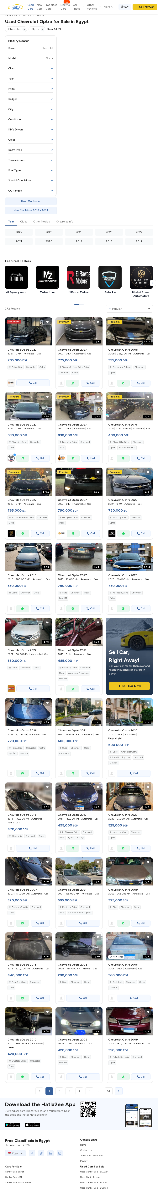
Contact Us (86, 1150)
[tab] (11, 222)
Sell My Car (146, 6)
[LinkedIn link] (50, 1153)
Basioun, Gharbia (20, 907)
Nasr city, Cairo (69, 667)
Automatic (64, 753)
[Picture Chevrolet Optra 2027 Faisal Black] (28, 331)
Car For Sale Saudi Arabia (18, 1182)
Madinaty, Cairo (69, 907)
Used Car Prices (30, 201)
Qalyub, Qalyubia (121, 1057)
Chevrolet (31, 367)
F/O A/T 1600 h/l (76, 837)
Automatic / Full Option (79, 912)
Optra (42, 367)
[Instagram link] (60, 1153)
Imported (138, 757)
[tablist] (79, 222)
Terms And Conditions (91, 1155)
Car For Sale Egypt (14, 1171)
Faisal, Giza (17, 748)
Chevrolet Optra (129, 752)
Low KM (63, 598)
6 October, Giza (19, 1061)
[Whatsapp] (72, 383)
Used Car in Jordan (90, 1177)
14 (108, 1091)
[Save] (47, 322)
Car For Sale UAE (14, 1177)
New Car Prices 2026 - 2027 (30, 210)
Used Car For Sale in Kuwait (94, 1171)
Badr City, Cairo (19, 982)
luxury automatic (127, 447)
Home (83, 1144)
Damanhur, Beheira (122, 367)
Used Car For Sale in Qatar (93, 1182)
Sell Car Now (131, 686)
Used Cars (31, 6)
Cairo (14, 593)
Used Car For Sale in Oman (94, 1188)
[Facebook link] (32, 1153)
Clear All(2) (54, 29)
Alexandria (17, 836)
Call (35, 382)
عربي (126, 6)
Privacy (83, 1161)
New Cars (40, 6)
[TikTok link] (41, 1153)
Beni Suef (117, 982)
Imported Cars (51, 6)
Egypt (15, 1153)
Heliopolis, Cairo (120, 593)
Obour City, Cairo (121, 442)
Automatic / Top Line (120, 757)
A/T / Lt (12, 753)
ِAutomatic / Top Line (78, 673)
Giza (115, 907)
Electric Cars (65, 6)
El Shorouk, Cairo (70, 832)
